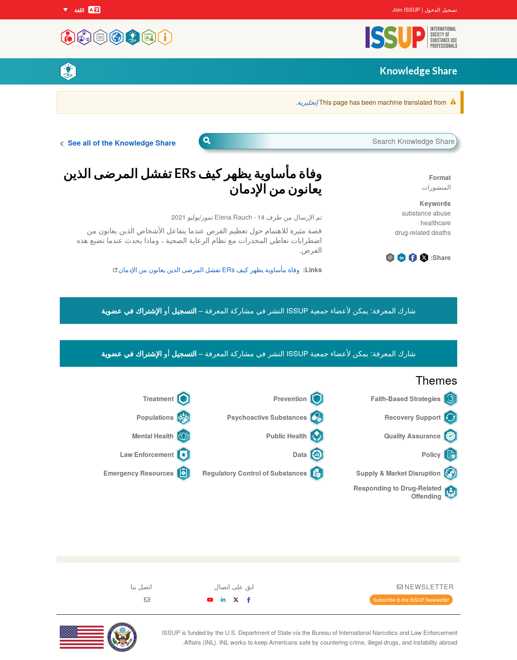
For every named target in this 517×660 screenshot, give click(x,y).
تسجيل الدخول (441, 9)
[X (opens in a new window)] (236, 600)
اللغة (79, 10)
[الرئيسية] (411, 46)
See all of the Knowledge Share (122, 143)
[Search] (235, 141)
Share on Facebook (413, 257)
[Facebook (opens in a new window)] (249, 600)
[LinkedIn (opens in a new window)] (223, 600)
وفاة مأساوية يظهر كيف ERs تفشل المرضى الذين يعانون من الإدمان (209, 269)
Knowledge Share (418, 70)
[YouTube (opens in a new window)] (210, 600)
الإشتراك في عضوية (131, 310)
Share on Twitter (424, 257)
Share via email (390, 257)
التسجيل (184, 310)
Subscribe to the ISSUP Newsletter (411, 599)
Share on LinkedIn (401, 257)
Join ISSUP (406, 9)
